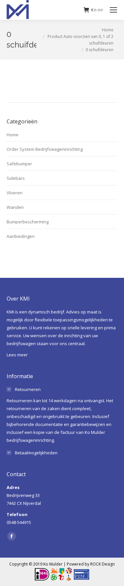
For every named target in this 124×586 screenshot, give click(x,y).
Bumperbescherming (28, 222)
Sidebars (16, 178)
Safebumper (19, 164)
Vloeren (14, 193)
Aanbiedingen (21, 236)
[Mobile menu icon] (113, 10)
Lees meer (17, 355)
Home (13, 135)
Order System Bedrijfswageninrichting (45, 149)
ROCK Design (102, 564)
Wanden (15, 207)
